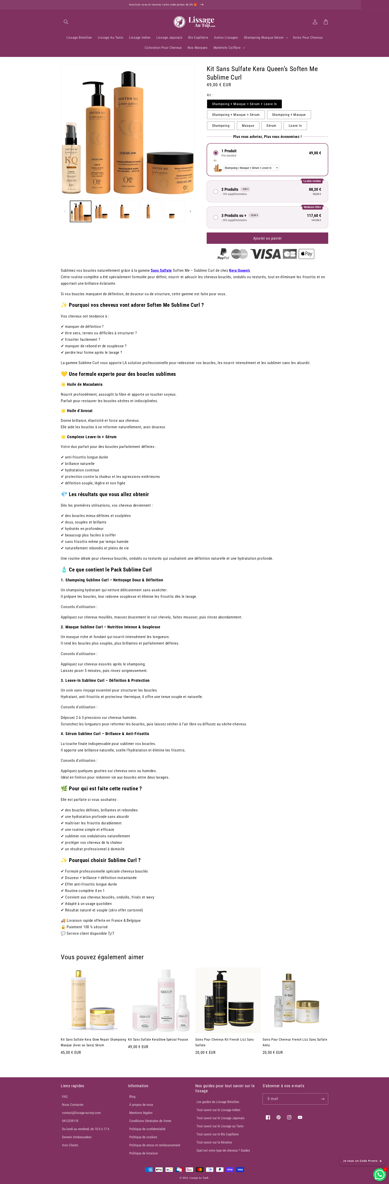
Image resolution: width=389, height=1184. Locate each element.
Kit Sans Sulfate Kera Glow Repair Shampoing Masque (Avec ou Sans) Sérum (93, 1042)
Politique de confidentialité (147, 1129)
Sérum (271, 126)
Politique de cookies (143, 1137)
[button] (66, 21)
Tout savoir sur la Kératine (214, 1142)
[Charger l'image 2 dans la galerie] (104, 211)
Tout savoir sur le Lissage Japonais (221, 1118)
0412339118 (70, 1121)
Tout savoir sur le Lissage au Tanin (220, 1126)
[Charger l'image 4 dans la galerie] (151, 211)
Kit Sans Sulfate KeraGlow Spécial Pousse (158, 1039)
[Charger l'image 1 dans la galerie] (80, 211)
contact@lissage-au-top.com (81, 1113)
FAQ (64, 1096)
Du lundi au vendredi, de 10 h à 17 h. (86, 1129)
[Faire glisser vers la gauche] (65, 211)
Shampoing (221, 126)
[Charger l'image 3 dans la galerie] (127, 211)
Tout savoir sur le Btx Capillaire (218, 1134)
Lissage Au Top (198, 1178)
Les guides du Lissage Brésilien (218, 1102)
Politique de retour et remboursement (154, 1145)
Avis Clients (70, 1145)
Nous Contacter (72, 1105)
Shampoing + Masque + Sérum (236, 115)
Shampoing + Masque (289, 115)
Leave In (295, 126)
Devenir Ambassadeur (77, 1137)
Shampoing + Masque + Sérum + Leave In (244, 104)
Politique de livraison (143, 1153)
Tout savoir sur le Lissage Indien (218, 1110)
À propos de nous (141, 1105)
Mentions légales (141, 1113)
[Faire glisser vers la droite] (190, 211)
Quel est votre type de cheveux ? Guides (223, 1150)
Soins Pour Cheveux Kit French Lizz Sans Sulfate (224, 1042)
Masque (248, 126)
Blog (132, 1096)
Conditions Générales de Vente (150, 1121)
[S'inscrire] (322, 1099)
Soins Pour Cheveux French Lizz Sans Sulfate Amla (295, 1042)
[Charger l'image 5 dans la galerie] (174, 211)
